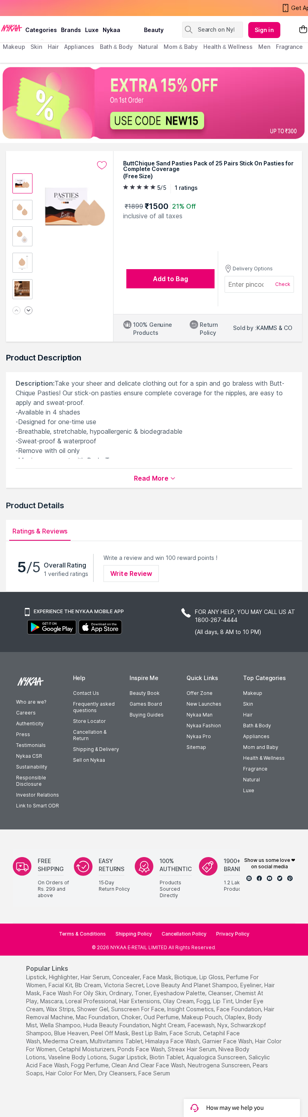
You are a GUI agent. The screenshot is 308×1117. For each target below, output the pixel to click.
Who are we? (31, 702)
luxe (92, 29)
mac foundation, (98, 1017)
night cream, (169, 1025)
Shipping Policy (134, 934)
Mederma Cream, (65, 1041)
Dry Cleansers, (117, 1073)
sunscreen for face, (138, 1009)
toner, (143, 993)
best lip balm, (150, 1033)
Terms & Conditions (82, 934)
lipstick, (36, 977)
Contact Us (86, 693)
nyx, (223, 1025)
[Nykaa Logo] (11, 28)
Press (23, 734)
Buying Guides (147, 715)
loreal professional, (91, 1001)
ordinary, (121, 993)
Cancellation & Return (89, 735)
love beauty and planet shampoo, (192, 985)
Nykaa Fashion (203, 726)
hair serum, (96, 977)
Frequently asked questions (94, 707)
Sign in (264, 29)
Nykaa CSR (29, 756)
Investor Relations (37, 795)
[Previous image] (16, 311)
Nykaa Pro (198, 736)
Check (282, 284)
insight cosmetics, (191, 1009)
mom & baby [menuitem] (181, 46)
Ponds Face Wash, (142, 1049)
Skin (248, 704)
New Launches (203, 704)
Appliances (256, 736)
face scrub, (185, 1033)
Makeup (252, 693)
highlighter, (64, 977)
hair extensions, (140, 1001)
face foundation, (239, 1009)
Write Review (131, 574)
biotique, (186, 977)
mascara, (52, 1001)
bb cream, (88, 985)
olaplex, (235, 1017)
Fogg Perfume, (90, 1065)
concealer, (126, 977)
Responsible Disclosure (31, 781)
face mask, (158, 977)
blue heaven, (71, 1033)
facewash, (202, 1025)
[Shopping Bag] (303, 29)
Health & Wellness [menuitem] (228, 46)
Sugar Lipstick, (128, 1057)
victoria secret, (124, 985)
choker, (131, 1017)
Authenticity (30, 724)
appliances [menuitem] (79, 46)
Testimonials (31, 745)
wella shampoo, (61, 1025)
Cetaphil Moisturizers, (87, 1049)
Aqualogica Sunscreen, (216, 1057)
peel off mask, (110, 1033)
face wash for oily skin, (75, 993)
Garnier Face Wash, (227, 1041)
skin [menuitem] (36, 46)
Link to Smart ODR (37, 806)
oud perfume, (162, 1017)
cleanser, (220, 993)
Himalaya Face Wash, (173, 1041)
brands (71, 29)
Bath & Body (257, 726)
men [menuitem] (264, 46)
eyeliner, (251, 985)
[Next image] (28, 311)
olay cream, (179, 1001)
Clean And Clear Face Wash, (148, 1065)
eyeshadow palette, (180, 993)
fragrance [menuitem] (289, 46)
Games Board (146, 704)
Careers (26, 713)
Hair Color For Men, (71, 1073)
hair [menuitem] (53, 46)
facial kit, (61, 985)
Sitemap (196, 747)
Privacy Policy (232, 934)
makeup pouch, (202, 1017)
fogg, (204, 1001)
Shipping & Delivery (96, 749)
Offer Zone (199, 693)
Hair (248, 715)
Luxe (248, 790)
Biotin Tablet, (167, 1057)
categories (41, 29)
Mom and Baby (260, 747)
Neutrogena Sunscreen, (219, 1065)
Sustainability (31, 767)
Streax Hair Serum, (192, 1049)
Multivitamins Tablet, (117, 1041)
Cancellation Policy (184, 934)
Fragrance (255, 769)
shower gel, (93, 1009)
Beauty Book (145, 693)
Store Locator (89, 721)
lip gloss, (212, 977)
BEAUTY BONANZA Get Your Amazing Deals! (68, 9)
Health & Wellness (264, 758)
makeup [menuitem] (14, 46)
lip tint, (223, 1001)
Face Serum (154, 1073)
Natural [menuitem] (148, 46)
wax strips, (60, 1009)
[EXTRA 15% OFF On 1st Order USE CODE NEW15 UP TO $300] (154, 103)
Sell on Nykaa (89, 760)
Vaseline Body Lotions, (78, 1057)
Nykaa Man (199, 715)
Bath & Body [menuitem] (116, 46)
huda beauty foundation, (116, 1025)
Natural (251, 780)
